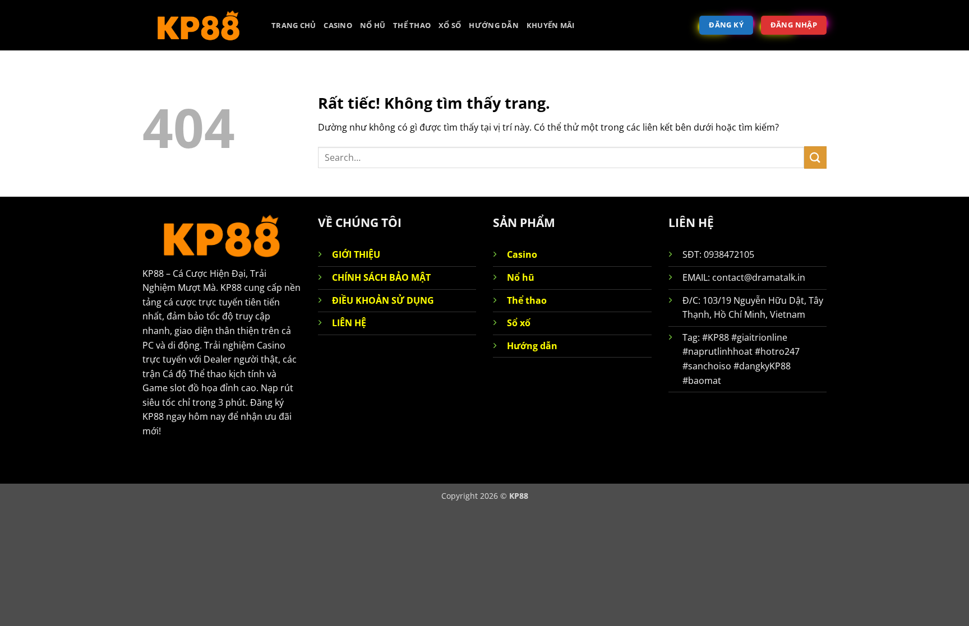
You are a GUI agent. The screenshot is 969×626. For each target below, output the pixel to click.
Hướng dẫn (493, 25)
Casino (338, 25)
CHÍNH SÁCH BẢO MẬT (381, 277)
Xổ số (450, 25)
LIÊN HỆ (349, 323)
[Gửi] (815, 157)
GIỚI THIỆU (356, 254)
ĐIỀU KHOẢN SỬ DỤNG (383, 300)
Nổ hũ (372, 25)
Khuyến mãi (551, 25)
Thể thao (412, 25)
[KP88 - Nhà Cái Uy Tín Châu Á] (198, 25)
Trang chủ (293, 25)
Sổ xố (518, 323)
